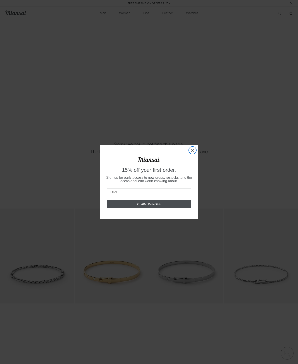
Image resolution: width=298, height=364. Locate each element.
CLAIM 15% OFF (149, 204)
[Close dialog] (192, 150)
